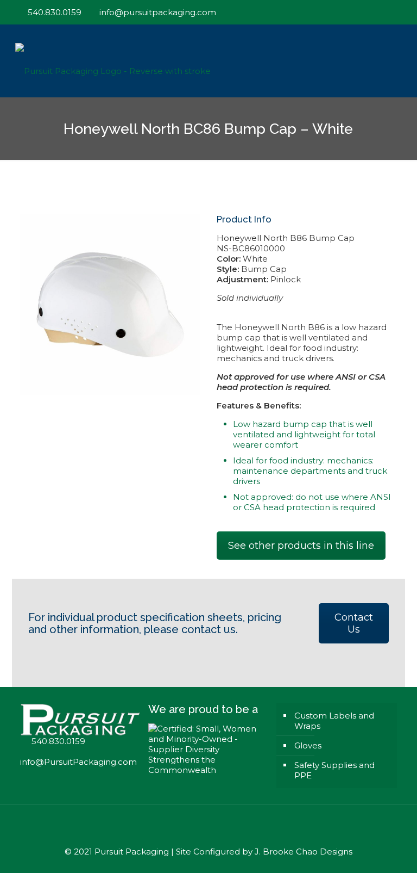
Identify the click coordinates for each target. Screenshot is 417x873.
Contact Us (353, 623)
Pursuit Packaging (131, 851)
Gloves (307, 745)
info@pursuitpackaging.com (157, 12)
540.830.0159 (54, 12)
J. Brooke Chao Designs (303, 851)
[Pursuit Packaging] (113, 60)
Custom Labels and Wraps (334, 720)
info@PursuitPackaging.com (78, 762)
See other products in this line (301, 546)
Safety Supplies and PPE (334, 770)
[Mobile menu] (395, 61)
